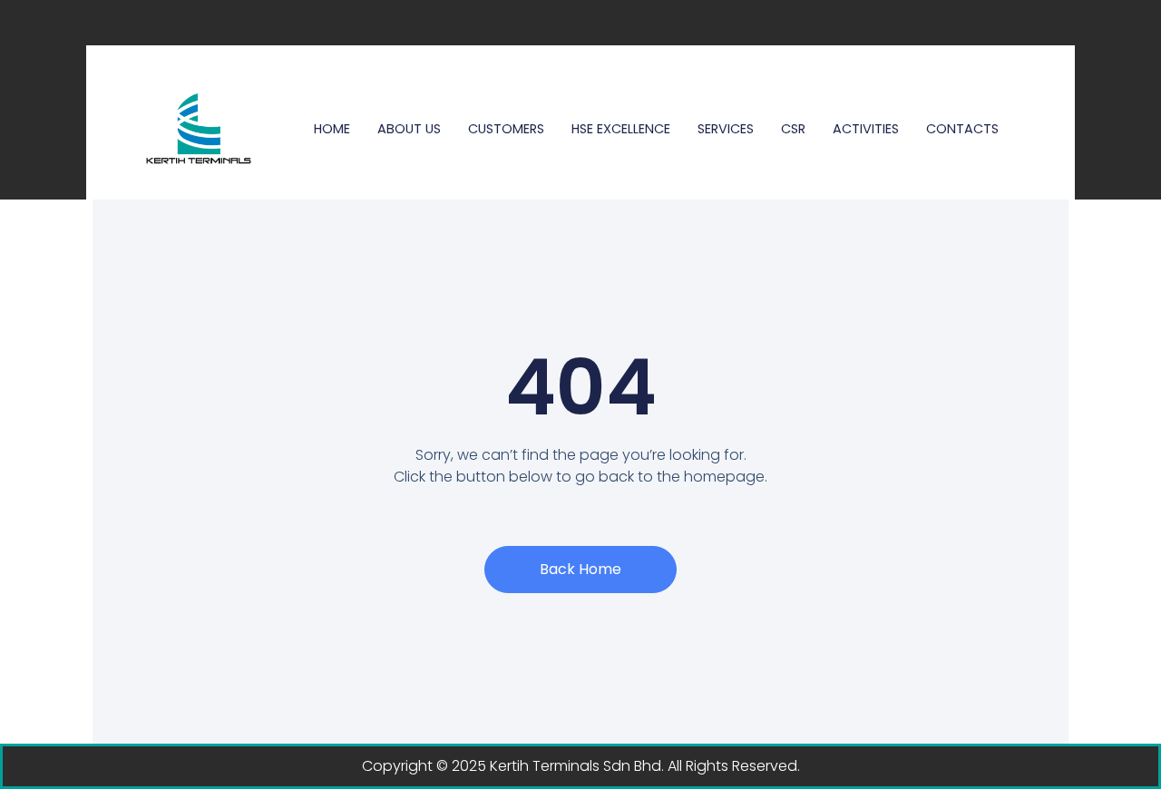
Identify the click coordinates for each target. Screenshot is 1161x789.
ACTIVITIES (866, 129)
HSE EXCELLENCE (620, 129)
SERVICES (726, 129)
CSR (793, 129)
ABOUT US (409, 129)
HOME (332, 129)
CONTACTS (962, 129)
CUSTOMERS (506, 129)
